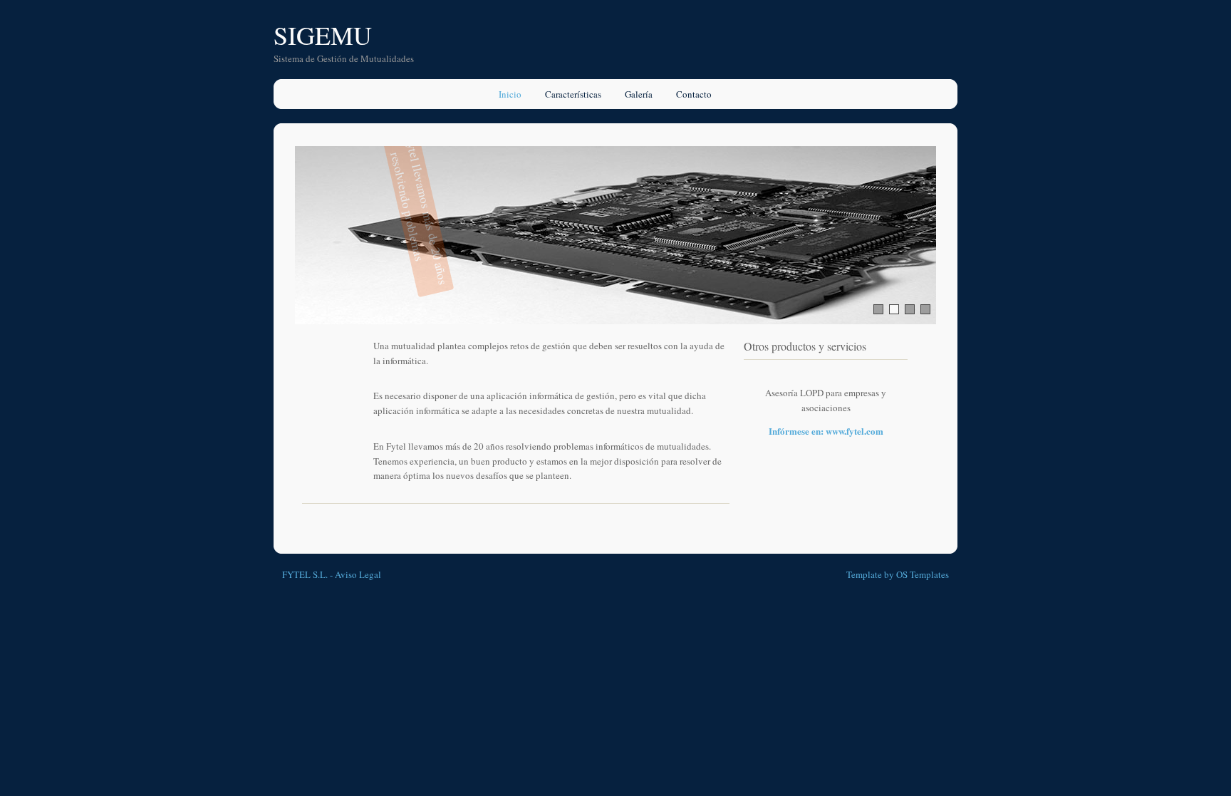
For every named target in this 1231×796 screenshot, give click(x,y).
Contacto (694, 94)
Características (573, 94)
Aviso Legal (358, 574)
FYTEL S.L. (305, 574)
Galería (639, 94)
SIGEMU (323, 35)
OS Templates (922, 574)
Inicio (510, 94)
